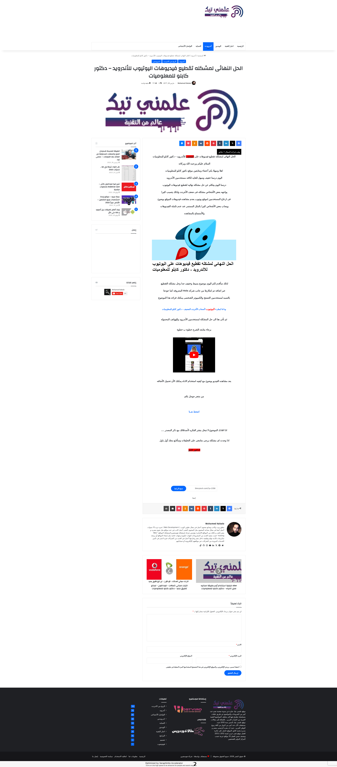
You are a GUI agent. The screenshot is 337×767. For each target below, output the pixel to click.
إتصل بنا (95, 756)
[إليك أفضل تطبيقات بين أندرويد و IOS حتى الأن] (129, 212)
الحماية (198, 46)
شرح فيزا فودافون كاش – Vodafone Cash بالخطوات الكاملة (109, 186)
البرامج (162, 736)
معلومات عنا (133, 756)
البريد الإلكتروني (235, 656)
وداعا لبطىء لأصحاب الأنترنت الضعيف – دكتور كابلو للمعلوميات (194, 309)
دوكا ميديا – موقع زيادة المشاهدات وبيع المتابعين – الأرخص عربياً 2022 (108, 199)
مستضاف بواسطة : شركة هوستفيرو (194, 756)
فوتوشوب (161, 744)
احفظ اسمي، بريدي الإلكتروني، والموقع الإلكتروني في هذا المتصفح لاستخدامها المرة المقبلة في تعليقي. (202, 667)
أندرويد (209, 46)
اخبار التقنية (229, 46)
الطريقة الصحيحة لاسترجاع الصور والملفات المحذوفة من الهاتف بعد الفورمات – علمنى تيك (108, 155)
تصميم (162, 740)
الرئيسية (240, 46)
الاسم (238, 645)
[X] (216, 545)
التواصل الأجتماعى (185, 46)
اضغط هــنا (194, 411)
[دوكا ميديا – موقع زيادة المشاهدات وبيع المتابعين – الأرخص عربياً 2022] (129, 200)
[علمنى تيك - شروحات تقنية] (223, 11)
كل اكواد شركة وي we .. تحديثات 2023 (110, 168)
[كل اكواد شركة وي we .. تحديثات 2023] (129, 173)
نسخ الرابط (178, 488)
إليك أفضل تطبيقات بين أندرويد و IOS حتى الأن (108, 211)
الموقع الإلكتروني (186, 656)
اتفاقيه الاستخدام (121, 756)
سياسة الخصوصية (106, 756)
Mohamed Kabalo (184, 83)
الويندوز (218, 46)
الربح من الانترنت (170, 61)
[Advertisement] (142, 21)
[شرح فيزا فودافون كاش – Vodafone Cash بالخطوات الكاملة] (129, 187)
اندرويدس (156, 61)
